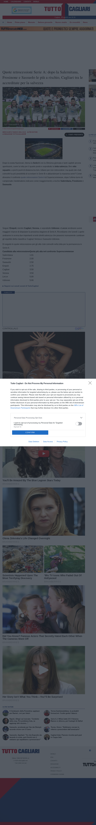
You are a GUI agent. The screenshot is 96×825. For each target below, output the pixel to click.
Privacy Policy (62, 442)
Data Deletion (33, 442)
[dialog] (48, 412)
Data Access (48, 442)
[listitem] (48, 417)
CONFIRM (30, 432)
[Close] (90, 383)
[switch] (79, 423)
